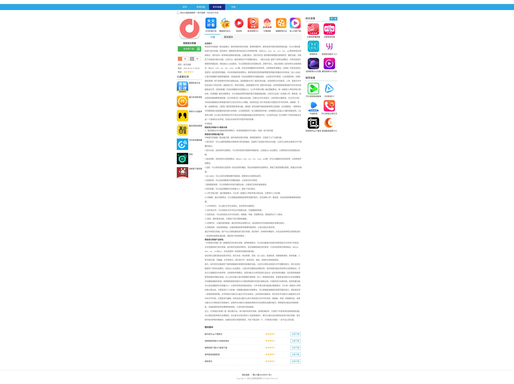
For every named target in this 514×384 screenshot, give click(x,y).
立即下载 (295, 334)
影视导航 (201, 7)
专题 (233, 7)
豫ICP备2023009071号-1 (262, 375)
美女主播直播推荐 (187, 13)
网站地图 (245, 375)
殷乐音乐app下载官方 (213, 334)
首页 (185, 7)
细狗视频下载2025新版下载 (216, 348)
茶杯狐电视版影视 (212, 355)
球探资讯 (208, 361)
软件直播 (217, 7)
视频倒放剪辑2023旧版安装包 (217, 341)
